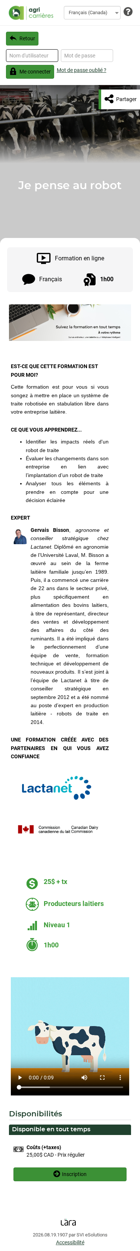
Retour (27, 38)
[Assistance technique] (128, 12)
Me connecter (35, 72)
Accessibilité (70, 1242)
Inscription (74, 1174)
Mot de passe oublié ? (81, 70)
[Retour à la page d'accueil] (30, 12)
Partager (126, 99)
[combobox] (92, 12)
